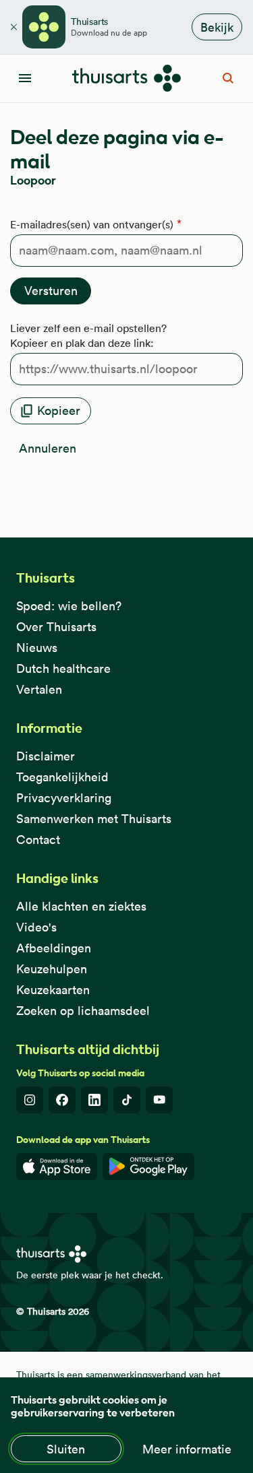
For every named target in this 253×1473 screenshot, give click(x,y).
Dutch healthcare (63, 668)
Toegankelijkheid (62, 777)
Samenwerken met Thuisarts (93, 818)
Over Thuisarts (56, 626)
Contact (38, 839)
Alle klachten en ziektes (81, 906)
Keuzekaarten (53, 989)
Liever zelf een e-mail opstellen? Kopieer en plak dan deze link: (88, 335)
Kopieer (58, 410)
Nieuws (36, 647)
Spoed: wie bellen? (68, 606)
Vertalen (39, 689)
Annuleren (47, 448)
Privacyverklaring (63, 798)
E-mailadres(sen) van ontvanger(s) (91, 224)
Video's (36, 927)
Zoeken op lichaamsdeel (83, 1010)
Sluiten (66, 1449)
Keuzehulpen (51, 969)
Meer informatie (186, 1449)
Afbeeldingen (53, 948)
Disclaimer (45, 756)
